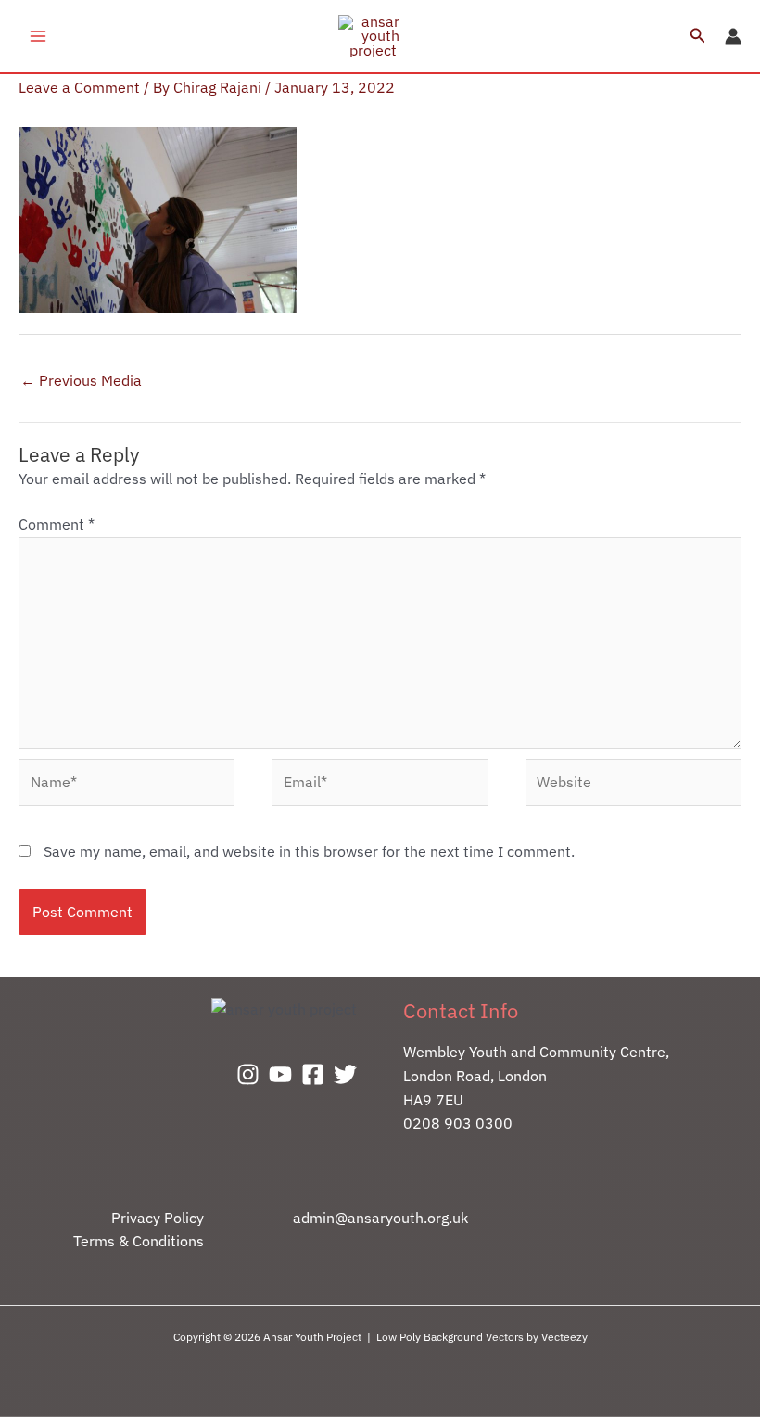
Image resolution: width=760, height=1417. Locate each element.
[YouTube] (280, 1074)
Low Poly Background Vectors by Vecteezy (482, 1337)
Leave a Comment (79, 87)
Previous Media (81, 380)
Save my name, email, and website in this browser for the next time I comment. (309, 851)
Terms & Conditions (138, 1241)
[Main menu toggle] (38, 36)
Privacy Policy (157, 1217)
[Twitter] (345, 1074)
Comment (57, 524)
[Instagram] (248, 1074)
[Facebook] (312, 1074)
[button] (698, 36)
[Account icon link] (733, 36)
